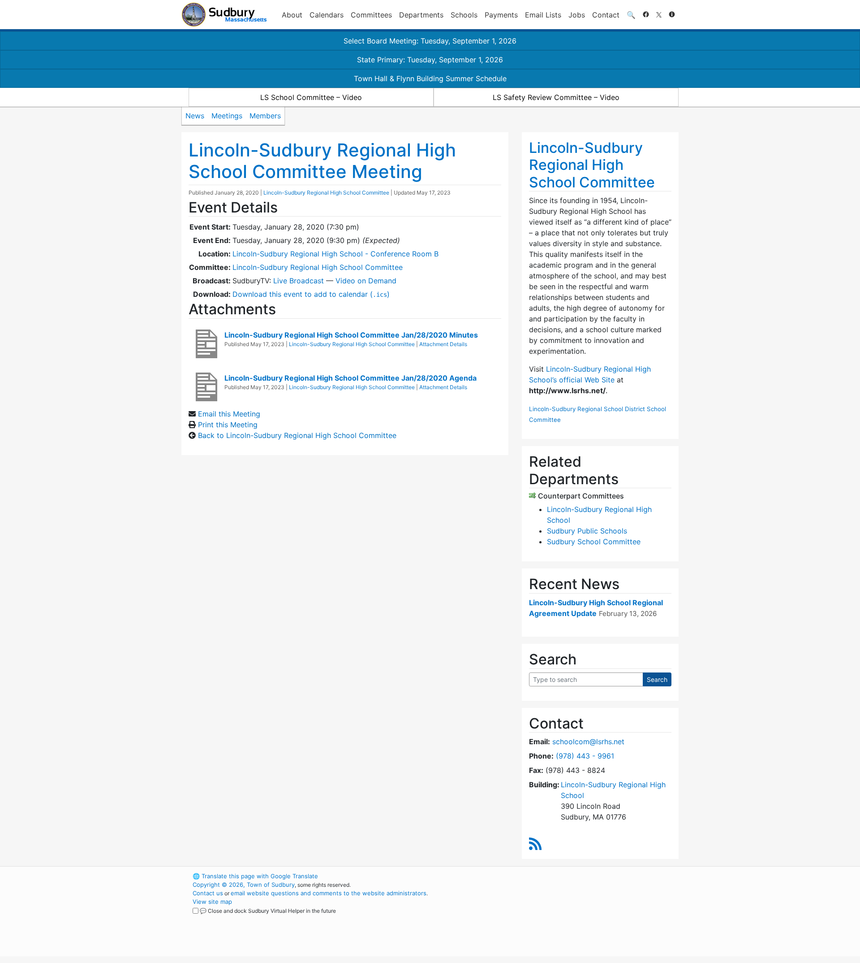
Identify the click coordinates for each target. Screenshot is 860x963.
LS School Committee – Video (311, 97)
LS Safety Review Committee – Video (556, 97)
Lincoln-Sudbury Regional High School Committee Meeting (322, 160)
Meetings (226, 115)
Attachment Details (443, 344)
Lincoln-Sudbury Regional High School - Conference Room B (335, 253)
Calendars (327, 14)
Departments (421, 14)
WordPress (558, 876)
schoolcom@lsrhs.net (588, 741)
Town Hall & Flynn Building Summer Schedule (430, 78)
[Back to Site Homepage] (224, 14)
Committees (371, 14)
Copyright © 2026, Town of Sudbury (244, 884)
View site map (212, 901)
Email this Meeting (229, 413)
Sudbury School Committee (594, 541)
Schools (464, 14)
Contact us (208, 893)
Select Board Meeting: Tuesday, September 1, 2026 (430, 40)
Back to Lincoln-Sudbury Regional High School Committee (297, 435)
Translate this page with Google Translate (255, 876)
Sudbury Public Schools (587, 530)
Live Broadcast (298, 280)
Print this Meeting (228, 424)
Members (265, 115)
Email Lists (543, 14)
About (292, 14)
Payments (501, 14)
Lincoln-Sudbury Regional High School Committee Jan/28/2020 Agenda (350, 377)
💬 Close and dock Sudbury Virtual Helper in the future (268, 910)
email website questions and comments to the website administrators (328, 893)
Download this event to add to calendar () (311, 294)
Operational (573, 918)
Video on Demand (365, 280)
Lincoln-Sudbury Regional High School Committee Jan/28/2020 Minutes (351, 334)
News (194, 115)
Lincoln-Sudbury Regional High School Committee (326, 192)
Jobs (576, 14)
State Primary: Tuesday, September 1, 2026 (430, 59)
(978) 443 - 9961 (585, 755)
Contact (605, 14)
